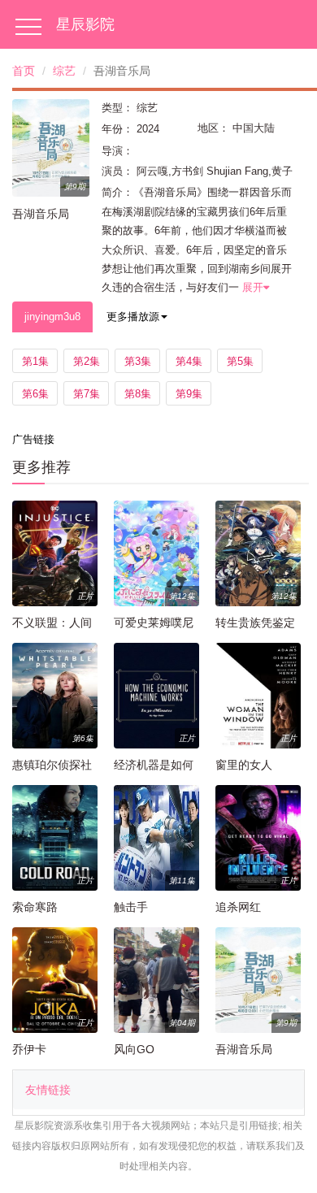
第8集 (137, 394)
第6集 (35, 394)
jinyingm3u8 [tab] (52, 316)
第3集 (137, 361)
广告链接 (33, 439)
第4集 (189, 361)
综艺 (64, 70)
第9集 (189, 394)
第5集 (240, 361)
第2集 (86, 361)
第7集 (86, 394)
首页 (23, 70)
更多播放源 (132, 316)
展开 (252, 287)
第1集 (35, 361)
